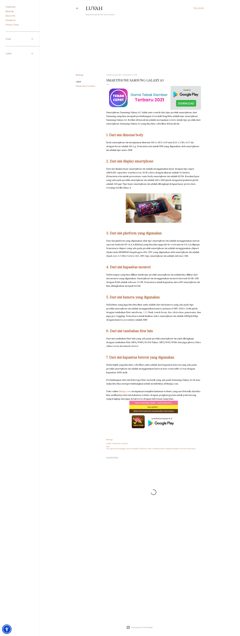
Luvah (94, 8)
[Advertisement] (140, 47)
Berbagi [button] (79, 75)
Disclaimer (11, 20)
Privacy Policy (12, 24)
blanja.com (125, 391)
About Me (10, 16)
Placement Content (85, 86)
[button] (7, 629)
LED (145, 312)
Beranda (10, 11)
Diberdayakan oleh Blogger (142, 627)
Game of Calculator (188, 449)
